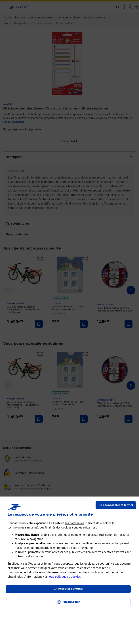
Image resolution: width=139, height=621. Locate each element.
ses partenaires (74, 523)
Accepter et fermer (70, 589)
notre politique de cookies (64, 577)
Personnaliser (71, 602)
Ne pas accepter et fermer (115, 505)
